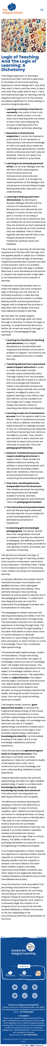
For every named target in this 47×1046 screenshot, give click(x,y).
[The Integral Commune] (26, 973)
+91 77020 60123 (26, 1012)
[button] (41, 9)
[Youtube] (15, 987)
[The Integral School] (13, 973)
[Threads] (35, 995)
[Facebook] (15, 995)
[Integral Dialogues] (37, 973)
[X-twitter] (25, 995)
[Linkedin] (35, 987)
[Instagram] (25, 987)
